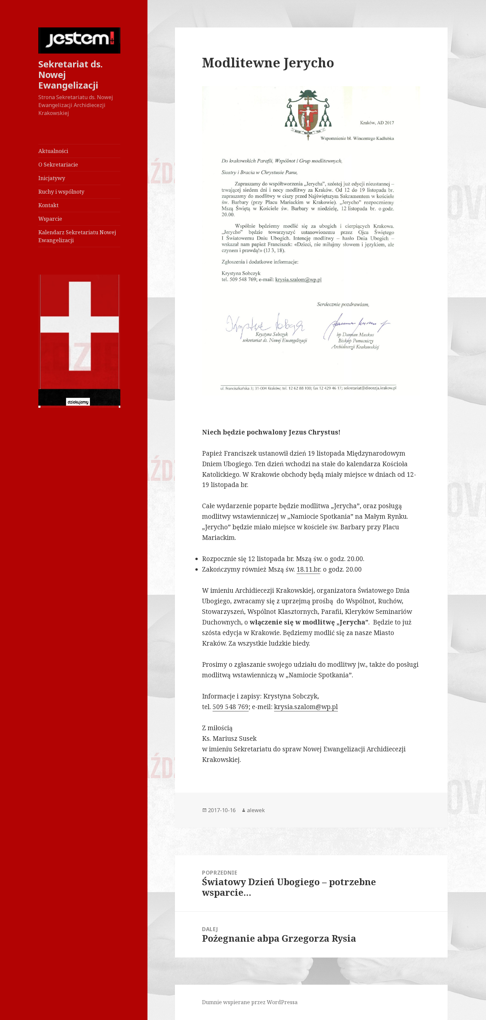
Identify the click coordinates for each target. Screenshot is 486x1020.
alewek (256, 810)
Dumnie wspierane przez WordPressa (250, 1002)
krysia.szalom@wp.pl (306, 706)
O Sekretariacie (58, 164)
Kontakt (48, 205)
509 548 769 (231, 706)
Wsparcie (50, 218)
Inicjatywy (51, 178)
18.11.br (308, 569)
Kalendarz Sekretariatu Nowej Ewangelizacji (77, 236)
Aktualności (53, 151)
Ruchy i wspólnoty (61, 191)
